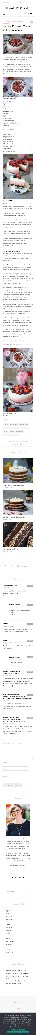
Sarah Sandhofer (10, 585)
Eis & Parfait (9, 916)
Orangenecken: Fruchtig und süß (15, 981)
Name (5, 762)
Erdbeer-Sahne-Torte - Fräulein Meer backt (12, 672)
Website (5, 776)
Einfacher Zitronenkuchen (13, 983)
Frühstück (9, 922)
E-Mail (5, 769)
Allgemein (9, 21)
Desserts (8, 913)
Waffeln (8, 950)
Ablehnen (22, 1029)
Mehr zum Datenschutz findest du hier (18, 1032)
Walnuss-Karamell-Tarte (11, 549)
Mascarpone (25, 428)
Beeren (6, 424)
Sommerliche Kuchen (16, 431)
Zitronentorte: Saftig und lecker (13, 485)
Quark (6, 431)
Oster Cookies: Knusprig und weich (16, 971)
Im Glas (8, 933)
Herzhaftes (9, 930)
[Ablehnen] (33, 1024)
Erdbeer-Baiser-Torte (24, 345)
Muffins (8, 938)
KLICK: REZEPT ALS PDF (18, 340)
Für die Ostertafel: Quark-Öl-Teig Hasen (17, 973)
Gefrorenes (9, 927)
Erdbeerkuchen (24, 424)
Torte (17, 435)
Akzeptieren (14, 1029)
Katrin (6, 624)
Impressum (18, 1002)
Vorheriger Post (11, 565)
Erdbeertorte (8, 428)
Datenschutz (18, 1009)
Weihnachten (10, 952)
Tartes (7, 947)
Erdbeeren (13, 424)
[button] (4, 14)
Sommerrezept (8, 435)
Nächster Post (25, 567)
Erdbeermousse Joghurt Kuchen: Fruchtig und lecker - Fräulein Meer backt (14, 719)
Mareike (6, 640)
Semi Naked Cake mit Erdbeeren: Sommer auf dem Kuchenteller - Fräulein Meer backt (17, 696)
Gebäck (8, 925)
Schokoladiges (10, 941)
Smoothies (9, 944)
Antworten (30, 585)
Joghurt (17, 428)
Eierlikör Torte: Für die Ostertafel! (14, 517)
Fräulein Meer (23, 441)
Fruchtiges (18, 21)
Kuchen (6, 23)
